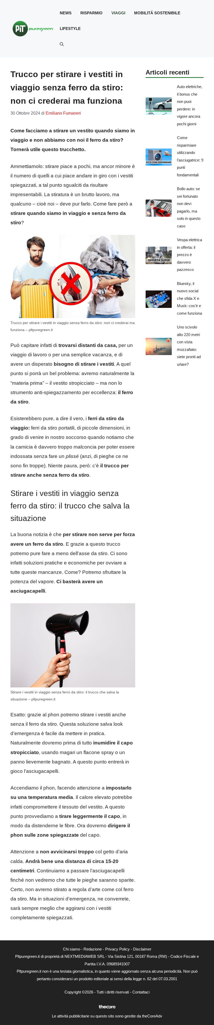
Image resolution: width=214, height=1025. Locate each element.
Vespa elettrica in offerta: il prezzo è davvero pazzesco (189, 255)
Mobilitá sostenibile (157, 13)
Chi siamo (71, 949)
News (66, 13)
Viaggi (118, 13)
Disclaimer (142, 949)
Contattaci (141, 992)
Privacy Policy (117, 949)
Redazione (93, 949)
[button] (61, 44)
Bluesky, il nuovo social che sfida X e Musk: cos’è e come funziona (189, 298)
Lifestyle (70, 28)
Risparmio (91, 13)
